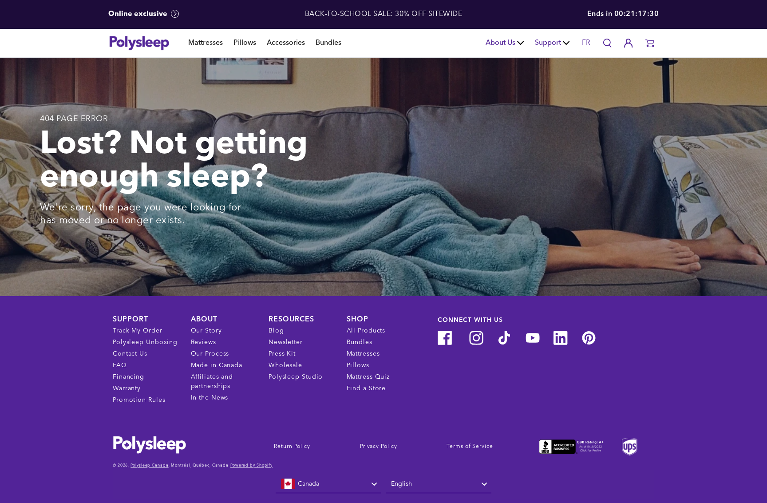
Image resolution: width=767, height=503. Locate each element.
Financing (128, 377)
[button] (650, 43)
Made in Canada (217, 365)
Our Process (210, 354)
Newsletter (286, 342)
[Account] (628, 43)
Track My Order (137, 331)
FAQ (120, 365)
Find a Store (366, 388)
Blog (276, 331)
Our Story (206, 331)
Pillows (244, 43)
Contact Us (130, 354)
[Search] (607, 43)
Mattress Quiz (368, 377)
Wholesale (285, 365)
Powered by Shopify (251, 465)
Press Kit (282, 354)
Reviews (203, 342)
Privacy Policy (378, 446)
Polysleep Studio (296, 377)
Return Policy (292, 446)
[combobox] (328, 484)
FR (586, 43)
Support (548, 43)
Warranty (127, 388)
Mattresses (205, 43)
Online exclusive (138, 14)
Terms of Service (470, 446)
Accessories (286, 43)
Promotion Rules (139, 400)
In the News (210, 398)
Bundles (328, 43)
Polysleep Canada (149, 465)
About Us (500, 43)
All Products (366, 331)
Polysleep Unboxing (145, 342)
